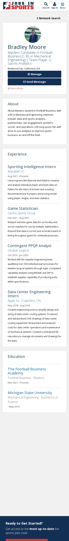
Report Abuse (16, 88)
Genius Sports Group (22, 213)
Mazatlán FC (16, 171)
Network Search (49, 18)
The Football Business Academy (27, 371)
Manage (36, 74)
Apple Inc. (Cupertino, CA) (24, 301)
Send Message (36, 81)
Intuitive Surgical (18, 250)
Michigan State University (30, 392)
